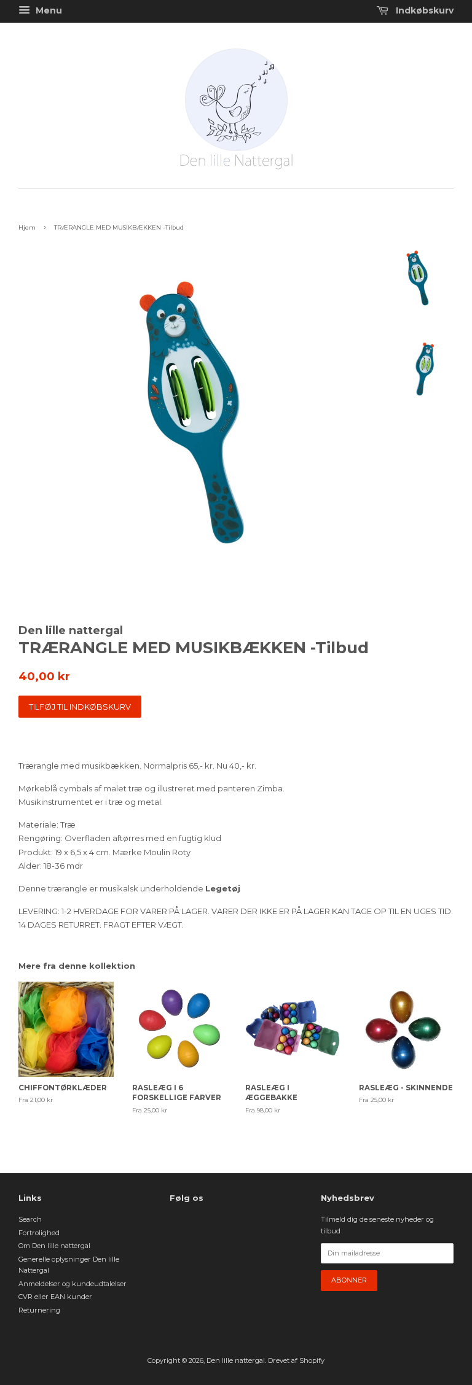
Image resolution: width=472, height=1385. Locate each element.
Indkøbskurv (423, 10)
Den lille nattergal (235, 1360)
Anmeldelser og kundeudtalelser (72, 1283)
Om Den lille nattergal (54, 1245)
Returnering (39, 1310)
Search (30, 1219)
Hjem (27, 227)
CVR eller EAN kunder (55, 1296)
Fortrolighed (39, 1232)
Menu (47, 10)
